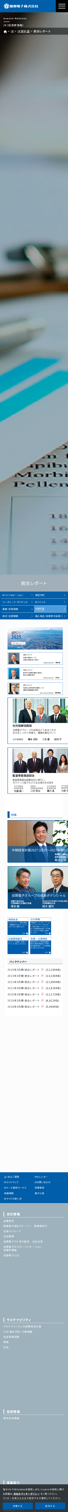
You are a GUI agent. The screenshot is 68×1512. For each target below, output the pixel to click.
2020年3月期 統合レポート (23, 994)
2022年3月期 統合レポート (23, 982)
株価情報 (9, 1193)
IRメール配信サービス (15, 1187)
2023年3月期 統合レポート (23, 976)
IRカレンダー (41, 1176)
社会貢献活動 (11, 1336)
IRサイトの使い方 (13, 1198)
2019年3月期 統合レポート (23, 1000)
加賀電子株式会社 (21, 6)
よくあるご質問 (11, 1176)
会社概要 (8, 1236)
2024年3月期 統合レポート (23, 969)
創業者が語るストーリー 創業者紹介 (25, 1226)
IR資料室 (24, 31)
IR (12, 31)
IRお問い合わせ (43, 1182)
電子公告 (39, 1193)
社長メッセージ (12, 1231)
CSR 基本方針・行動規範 (18, 1331)
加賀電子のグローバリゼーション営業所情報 (22, 1248)
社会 (6, 1347)
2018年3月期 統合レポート (23, 1006)
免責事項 (39, 1187)
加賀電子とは (11, 1255)
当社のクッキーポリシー (26, 1493)
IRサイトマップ (11, 1182)
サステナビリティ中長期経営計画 (22, 1326)
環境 (6, 1342)
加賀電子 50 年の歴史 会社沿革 (23, 1241)
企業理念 (8, 1221)
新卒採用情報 (11, 1418)
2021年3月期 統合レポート (23, 988)
